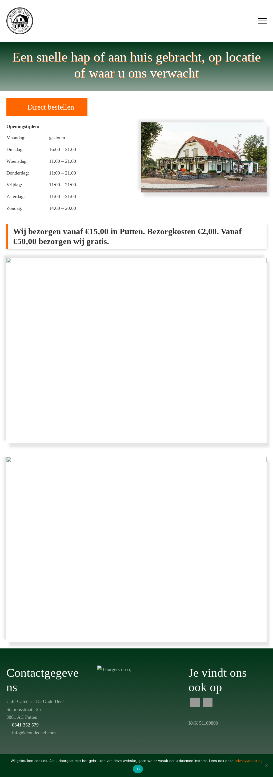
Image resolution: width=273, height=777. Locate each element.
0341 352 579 (25, 725)
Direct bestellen (50, 107)
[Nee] (266, 765)
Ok (137, 769)
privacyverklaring (249, 761)
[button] (262, 21)
